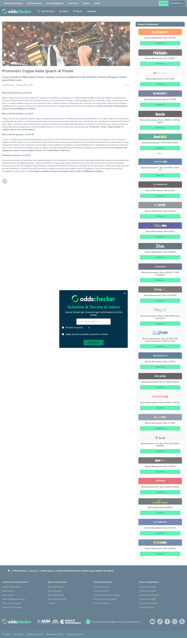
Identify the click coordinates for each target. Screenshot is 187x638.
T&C (86, 327)
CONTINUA (93, 342)
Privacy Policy (96, 327)
